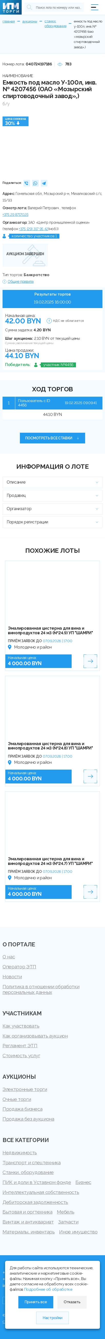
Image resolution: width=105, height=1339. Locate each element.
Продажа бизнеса (22, 1109)
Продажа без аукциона (28, 1119)
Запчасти (68, 1222)
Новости (12, 976)
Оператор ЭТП (19, 966)
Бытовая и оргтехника (27, 1212)
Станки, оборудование (28, 1172)
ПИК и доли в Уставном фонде (37, 1182)
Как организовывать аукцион (35, 1036)
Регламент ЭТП (20, 1045)
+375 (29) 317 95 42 (33, 229)
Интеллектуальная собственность (41, 1192)
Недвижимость (20, 1152)
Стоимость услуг (21, 1055)
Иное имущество (78, 1232)
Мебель (65, 1212)
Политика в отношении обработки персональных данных (41, 989)
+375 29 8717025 (15, 215)
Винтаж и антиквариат (28, 1222)
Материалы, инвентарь (29, 1232)
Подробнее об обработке (48, 1289)
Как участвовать (21, 1026)
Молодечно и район (33, 647)
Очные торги (17, 1099)
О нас (9, 956)
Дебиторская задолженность (35, 1202)
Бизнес (83, 1182)
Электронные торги (25, 1089)
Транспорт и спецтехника (32, 1162)
